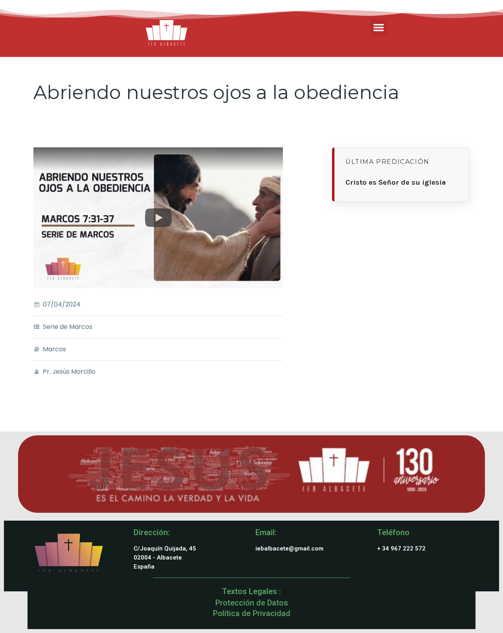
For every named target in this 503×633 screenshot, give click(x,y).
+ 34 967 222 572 (401, 548)
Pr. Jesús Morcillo (69, 371)
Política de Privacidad (251, 613)
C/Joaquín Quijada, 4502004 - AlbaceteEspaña (165, 557)
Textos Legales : (251, 591)
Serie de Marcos (67, 326)
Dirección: (152, 532)
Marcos (54, 349)
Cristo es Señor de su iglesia (395, 182)
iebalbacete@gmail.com (289, 548)
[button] (378, 27)
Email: (266, 532)
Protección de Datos (251, 602)
